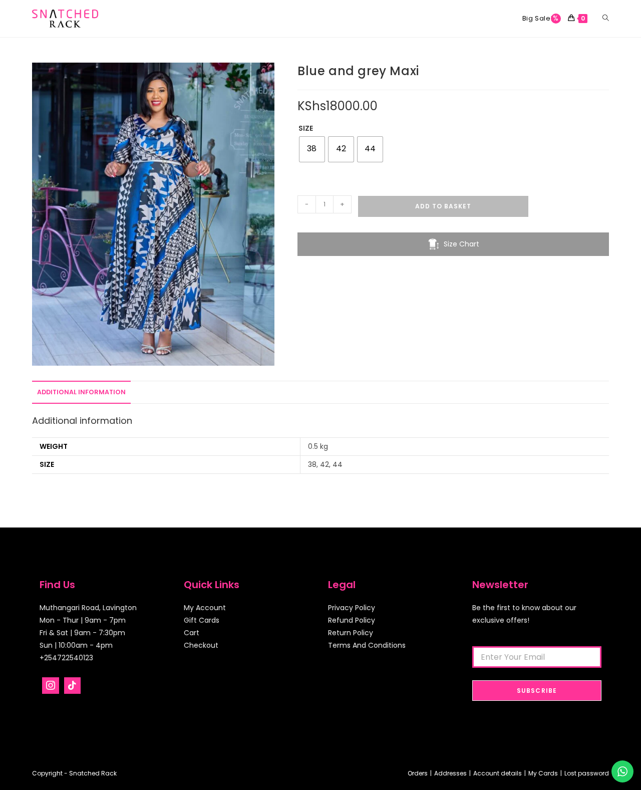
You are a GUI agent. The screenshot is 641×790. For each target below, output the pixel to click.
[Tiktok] (73, 686)
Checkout (201, 645)
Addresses (450, 773)
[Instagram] (51, 686)
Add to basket (443, 206)
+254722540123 (66, 658)
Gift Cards (201, 620)
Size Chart (461, 244)
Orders (418, 773)
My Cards (543, 773)
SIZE (305, 128)
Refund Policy (351, 620)
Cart (191, 633)
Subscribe (537, 690)
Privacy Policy (351, 608)
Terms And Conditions (367, 645)
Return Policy (350, 633)
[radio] (312, 149)
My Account (205, 608)
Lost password (586, 773)
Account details (497, 773)
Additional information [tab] (81, 392)
